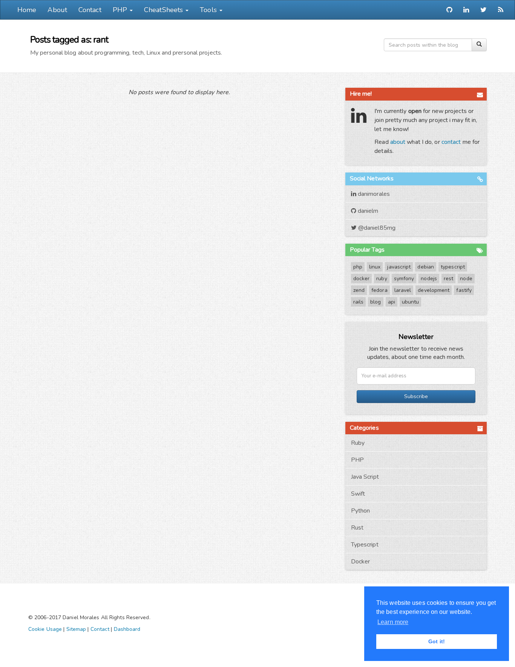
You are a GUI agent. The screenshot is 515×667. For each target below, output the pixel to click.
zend (359, 290)
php (357, 266)
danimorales (373, 194)
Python (360, 511)
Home (26, 9)
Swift (358, 494)
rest (448, 278)
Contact (89, 9)
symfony (404, 278)
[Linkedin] (466, 9)
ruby (381, 278)
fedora (379, 290)
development (433, 290)
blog (375, 301)
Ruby (358, 443)
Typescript (365, 544)
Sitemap (76, 629)
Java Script (365, 477)
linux (375, 266)
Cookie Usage (45, 629)
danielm (367, 211)
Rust (357, 528)
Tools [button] (209, 9)
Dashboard (127, 629)
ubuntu (410, 301)
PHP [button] (121, 9)
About (57, 9)
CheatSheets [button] (164, 9)
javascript (399, 266)
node (466, 278)
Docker (360, 561)
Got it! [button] (436, 641)
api (391, 301)
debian (425, 266)
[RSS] (500, 9)
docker (361, 278)
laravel (402, 290)
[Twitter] (483, 9)
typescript (453, 266)
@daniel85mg (376, 228)
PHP (357, 460)
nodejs (429, 278)
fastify (464, 290)
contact (451, 142)
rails (358, 301)
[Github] (449, 9)
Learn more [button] (392, 622)
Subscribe (416, 396)
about (398, 142)
